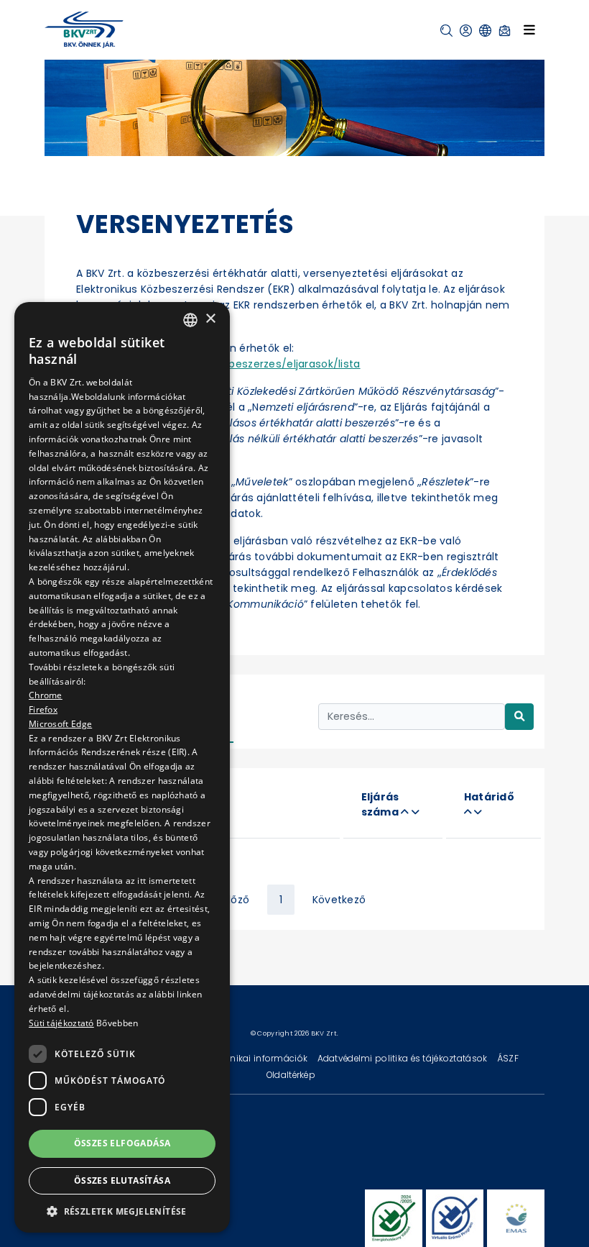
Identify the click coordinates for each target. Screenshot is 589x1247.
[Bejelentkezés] (466, 30)
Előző (236, 899)
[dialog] (122, 767)
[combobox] (190, 320)
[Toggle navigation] (529, 29)
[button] (446, 30)
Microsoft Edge (60, 724)
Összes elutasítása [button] (122, 1180)
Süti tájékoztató (61, 1023)
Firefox (43, 709)
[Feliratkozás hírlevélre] (504, 30)
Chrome (45, 695)
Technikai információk (259, 1058)
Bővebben (117, 1023)
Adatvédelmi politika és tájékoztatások (403, 1058)
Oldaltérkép (290, 1075)
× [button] (210, 319)
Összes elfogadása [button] (122, 1143)
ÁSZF (508, 1058)
